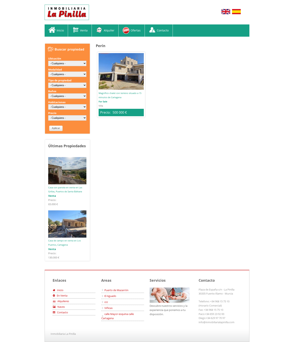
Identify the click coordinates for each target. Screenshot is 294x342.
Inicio (60, 30)
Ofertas (136, 30)
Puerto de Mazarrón (116, 290)
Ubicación (54, 58)
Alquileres (62, 301)
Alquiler (109, 30)
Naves (60, 307)
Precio (52, 113)
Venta (84, 30)
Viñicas (108, 308)
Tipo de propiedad (59, 80)
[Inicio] (67, 12)
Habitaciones (56, 102)
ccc (106, 302)
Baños (52, 91)
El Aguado (110, 296)
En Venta (61, 295)
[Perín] (226, 14)
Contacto (163, 30)
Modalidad (55, 69)
